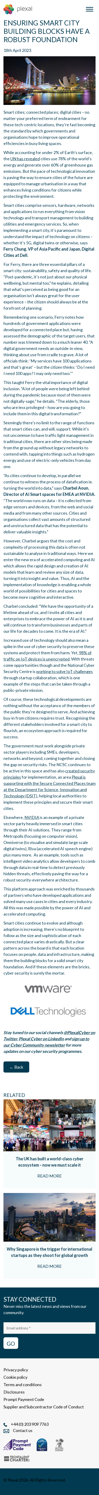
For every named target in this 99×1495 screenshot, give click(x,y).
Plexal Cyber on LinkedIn (41, 1038)
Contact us (22, 1430)
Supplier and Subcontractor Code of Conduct (43, 1406)
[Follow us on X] (47, 1489)
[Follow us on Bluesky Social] (26, 1489)
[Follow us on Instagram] (15, 1489)
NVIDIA (31, 817)
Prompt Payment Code (23, 1399)
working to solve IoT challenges (64, 671)
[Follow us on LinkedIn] (6, 1489)
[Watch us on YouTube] (37, 1489)
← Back (16, 1067)
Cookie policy (15, 1377)
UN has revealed (25, 158)
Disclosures (14, 1391)
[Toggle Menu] (89, 9)
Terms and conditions (22, 1384)
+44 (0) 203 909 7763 (30, 1424)
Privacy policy (15, 1369)
